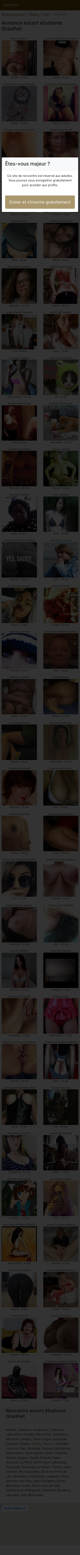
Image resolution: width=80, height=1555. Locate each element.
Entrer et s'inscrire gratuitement (40, 202)
